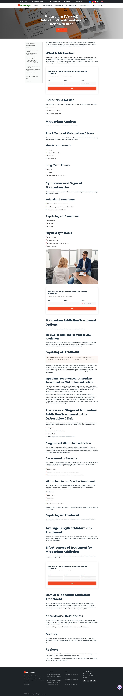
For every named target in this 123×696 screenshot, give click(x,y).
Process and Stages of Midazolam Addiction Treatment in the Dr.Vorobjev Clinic (33, 62)
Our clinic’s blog (68, 687)
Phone (82, 80)
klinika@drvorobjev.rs (88, 673)
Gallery (66, 682)
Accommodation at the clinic (71, 679)
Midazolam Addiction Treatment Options (31, 57)
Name (49, 80)
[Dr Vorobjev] (30, 672)
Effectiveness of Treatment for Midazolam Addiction (33, 70)
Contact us (61, 30)
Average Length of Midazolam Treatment (33, 66)
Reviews (29, 81)
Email (65, 80)
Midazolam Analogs (31, 47)
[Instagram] (93, 2)
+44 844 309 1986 (87, 671)
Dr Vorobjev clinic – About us (71, 674)
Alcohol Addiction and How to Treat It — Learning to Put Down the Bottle (54, 676)
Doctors (29, 78)
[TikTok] (98, 2)
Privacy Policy (27, 684)
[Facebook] (90, 2)
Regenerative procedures (52, 684)
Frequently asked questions (71, 684)
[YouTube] (95, 2)
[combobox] (82, 83)
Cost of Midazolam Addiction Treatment (33, 73)
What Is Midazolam (31, 43)
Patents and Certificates (32, 76)
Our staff (67, 677)
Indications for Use (31, 45)
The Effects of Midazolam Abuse (32, 51)
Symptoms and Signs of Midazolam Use (32, 54)
